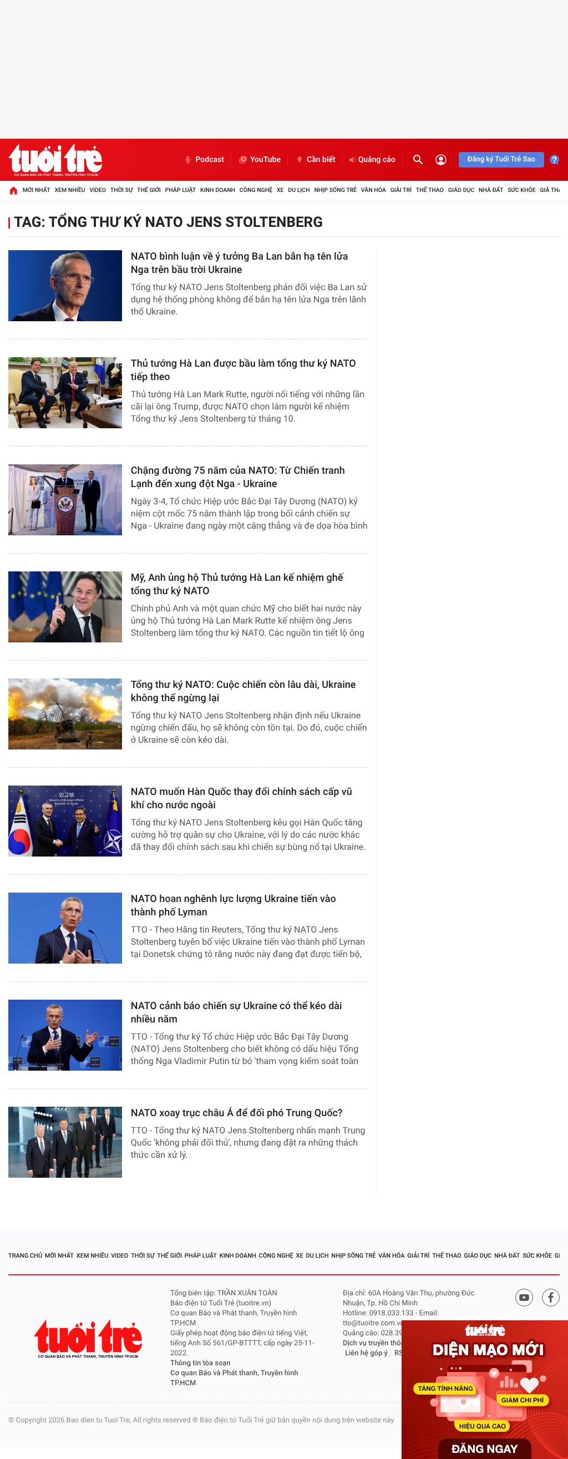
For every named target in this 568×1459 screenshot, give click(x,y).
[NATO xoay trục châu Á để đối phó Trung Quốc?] (65, 1142)
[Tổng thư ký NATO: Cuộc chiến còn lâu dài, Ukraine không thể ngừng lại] (65, 713)
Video (97, 190)
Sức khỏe (521, 190)
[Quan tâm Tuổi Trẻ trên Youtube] (524, 1297)
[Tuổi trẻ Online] (89, 1339)
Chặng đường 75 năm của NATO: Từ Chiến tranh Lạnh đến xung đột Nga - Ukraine (238, 477)
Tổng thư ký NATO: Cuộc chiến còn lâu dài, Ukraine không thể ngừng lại (243, 691)
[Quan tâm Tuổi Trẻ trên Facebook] (551, 1297)
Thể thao (430, 190)
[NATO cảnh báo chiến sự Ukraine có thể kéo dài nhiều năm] (65, 1035)
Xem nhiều (69, 190)
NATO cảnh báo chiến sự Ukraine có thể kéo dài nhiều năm (236, 1012)
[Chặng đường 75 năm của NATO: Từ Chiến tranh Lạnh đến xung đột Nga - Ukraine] (65, 499)
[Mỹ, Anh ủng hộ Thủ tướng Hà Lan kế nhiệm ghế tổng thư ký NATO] (65, 606)
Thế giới (149, 190)
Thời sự (121, 190)
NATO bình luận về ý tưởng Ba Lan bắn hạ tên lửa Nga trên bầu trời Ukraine (239, 263)
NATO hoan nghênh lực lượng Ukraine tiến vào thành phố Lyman (233, 905)
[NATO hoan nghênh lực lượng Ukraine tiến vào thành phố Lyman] (65, 928)
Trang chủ (25, 1255)
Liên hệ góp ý (366, 1353)
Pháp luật (180, 190)
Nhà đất (491, 190)
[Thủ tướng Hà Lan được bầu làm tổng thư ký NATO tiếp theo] (65, 392)
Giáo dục (461, 190)
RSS (401, 1353)
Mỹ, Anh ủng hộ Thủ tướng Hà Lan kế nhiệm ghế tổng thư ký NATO (237, 584)
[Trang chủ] (13, 190)
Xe (280, 190)
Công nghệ (256, 190)
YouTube (265, 159)
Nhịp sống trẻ (335, 190)
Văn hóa (373, 190)
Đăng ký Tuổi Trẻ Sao (501, 159)
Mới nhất (36, 190)
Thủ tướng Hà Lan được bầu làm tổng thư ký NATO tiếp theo (243, 370)
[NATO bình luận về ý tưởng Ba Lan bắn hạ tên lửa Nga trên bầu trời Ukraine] (65, 285)
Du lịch (299, 190)
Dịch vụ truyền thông (376, 1343)
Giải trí (401, 190)
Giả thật (552, 190)
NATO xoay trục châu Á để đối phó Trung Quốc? (237, 1113)
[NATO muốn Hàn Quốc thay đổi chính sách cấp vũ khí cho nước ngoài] (65, 821)
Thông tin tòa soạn (200, 1363)
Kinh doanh (217, 190)
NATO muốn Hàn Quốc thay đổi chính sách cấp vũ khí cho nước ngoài (241, 798)
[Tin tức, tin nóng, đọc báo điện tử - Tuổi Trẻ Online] (55, 159)
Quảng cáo (376, 159)
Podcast (209, 159)
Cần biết (321, 159)
